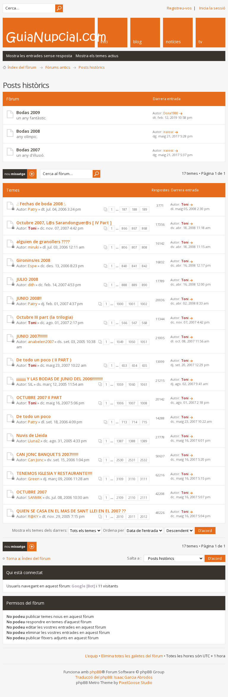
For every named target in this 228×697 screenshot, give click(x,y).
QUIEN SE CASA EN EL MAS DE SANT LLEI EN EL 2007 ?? (71, 511)
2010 (120, 517)
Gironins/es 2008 (33, 260)
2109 (120, 498)
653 (124, 365)
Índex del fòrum (22, 67)
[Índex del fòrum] (72, 37)
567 (134, 323)
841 (134, 266)
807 (134, 247)
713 (124, 422)
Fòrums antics (57, 67)
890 (144, 285)
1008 (143, 403)
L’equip (91, 655)
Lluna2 (34, 440)
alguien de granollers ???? (43, 241)
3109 (120, 479)
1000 (120, 304)
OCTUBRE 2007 (31, 492)
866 (124, 228)
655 (144, 365)
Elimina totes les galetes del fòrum (132, 655)
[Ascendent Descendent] (190, 530)
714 (134, 422)
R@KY (33, 516)
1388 (131, 441)
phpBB (96, 671)
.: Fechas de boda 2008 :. (41, 203)
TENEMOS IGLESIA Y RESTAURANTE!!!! (54, 473)
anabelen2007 (41, 341)
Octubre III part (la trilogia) (44, 317)
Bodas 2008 (28, 131)
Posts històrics (92, 67)
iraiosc (168, 131)
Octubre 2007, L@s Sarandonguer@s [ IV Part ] (64, 222)
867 (134, 228)
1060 (131, 384)
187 (124, 209)
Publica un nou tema (16, 174)
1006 (120, 403)
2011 (131, 517)
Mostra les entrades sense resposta (39, 55)
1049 (120, 342)
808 (144, 247)
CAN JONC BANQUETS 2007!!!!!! (47, 454)
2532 (143, 460)
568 (144, 323)
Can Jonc (35, 459)
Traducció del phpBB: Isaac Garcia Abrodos (114, 677)
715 (144, 422)
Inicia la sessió (212, 8)
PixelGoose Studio (135, 682)
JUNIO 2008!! (29, 298)
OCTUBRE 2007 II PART (39, 397)
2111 (143, 498)
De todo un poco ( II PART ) (43, 360)
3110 (131, 479)
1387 (120, 441)
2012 (143, 517)
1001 (131, 304)
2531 (131, 460)
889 (134, 285)
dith (31, 284)
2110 (131, 498)
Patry (32, 209)
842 (144, 266)
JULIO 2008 (27, 279)
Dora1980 (170, 113)
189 (144, 209)
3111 (143, 479)
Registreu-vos (179, 8)
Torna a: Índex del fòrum (28, 558)
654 (134, 365)
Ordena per (114, 530)
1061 (143, 384)
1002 (143, 304)
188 (134, 209)
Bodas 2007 (28, 150)
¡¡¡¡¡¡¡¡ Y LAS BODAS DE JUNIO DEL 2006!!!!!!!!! (59, 379)
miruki (33, 247)
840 (124, 266)
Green (33, 478)
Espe (32, 265)
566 (124, 323)
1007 (131, 403)
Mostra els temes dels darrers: (40, 530)
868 (144, 228)
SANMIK (35, 497)
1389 (143, 441)
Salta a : (134, 558)
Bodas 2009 (28, 112)
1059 (120, 384)
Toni (185, 204)
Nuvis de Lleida (31, 435)
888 (124, 285)
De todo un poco (33, 416)
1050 (131, 342)
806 (124, 247)
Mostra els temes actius (97, 55)
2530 (120, 460)
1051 (143, 342)
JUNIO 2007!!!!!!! (32, 336)
